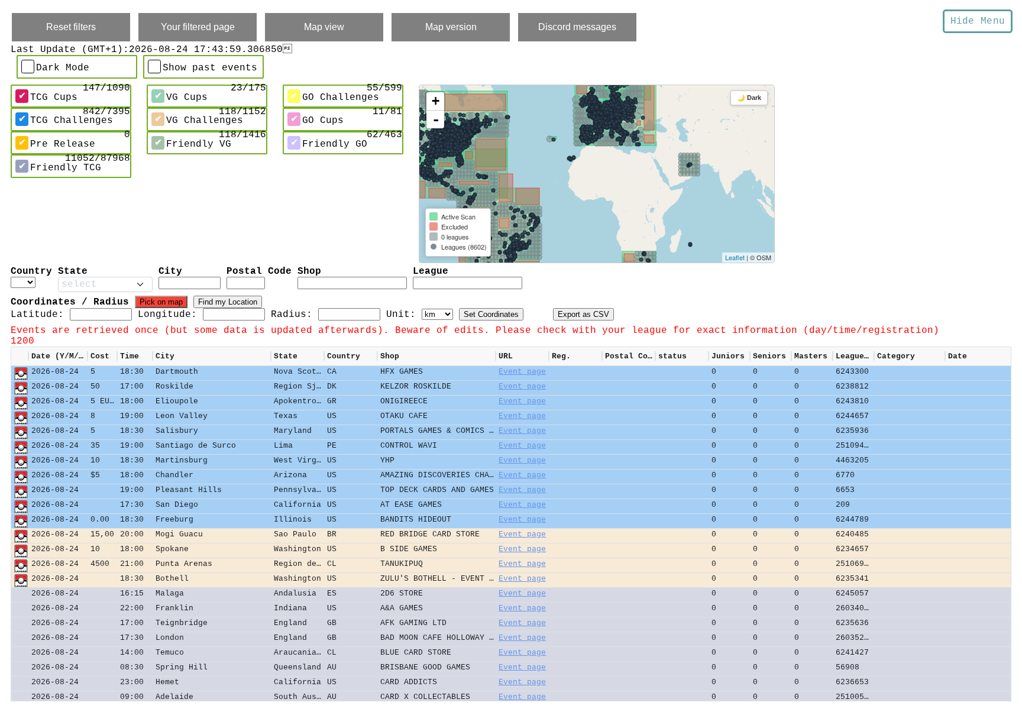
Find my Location (227, 301)
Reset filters (71, 27)
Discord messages (577, 27)
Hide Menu (977, 21)
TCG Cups (53, 97)
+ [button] (435, 100)
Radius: (291, 314)
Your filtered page (198, 27)
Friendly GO (334, 144)
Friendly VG (198, 144)
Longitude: (167, 314)
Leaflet (735, 257)
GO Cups (323, 120)
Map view (324, 27)
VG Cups (187, 97)
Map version (451, 27)
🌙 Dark (749, 97)
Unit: (401, 314)
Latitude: (37, 314)
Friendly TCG (65, 167)
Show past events (210, 68)
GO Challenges (340, 97)
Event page (522, 371)
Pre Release (62, 144)
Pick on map (161, 301)
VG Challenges (204, 120)
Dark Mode (62, 68)
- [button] (436, 119)
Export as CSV (583, 314)
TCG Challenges (71, 120)
